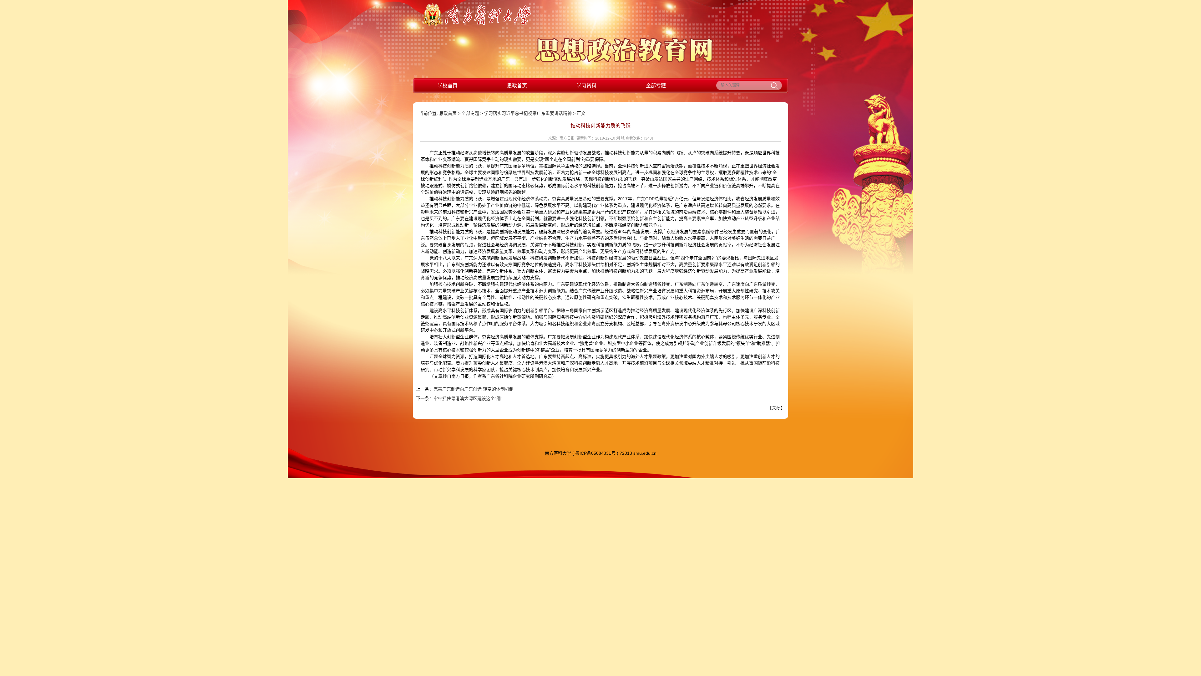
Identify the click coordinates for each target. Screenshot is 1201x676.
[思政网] (624, 61)
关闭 (776, 407)
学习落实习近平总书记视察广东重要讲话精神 (528, 113)
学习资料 (586, 85)
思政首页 (517, 85)
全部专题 (656, 85)
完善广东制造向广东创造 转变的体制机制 (473, 389)
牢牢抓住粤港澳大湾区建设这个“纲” (467, 398)
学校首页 (448, 85)
